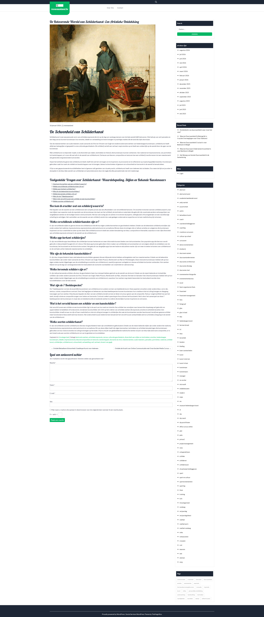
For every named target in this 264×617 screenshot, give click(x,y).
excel (181, 283)
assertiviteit (184, 207)
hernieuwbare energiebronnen (185, 587)
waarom (182, 549)
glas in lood (183, 312)
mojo (181, 397)
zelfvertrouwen (206, 598)
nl (180, 410)
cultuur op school (185, 236)
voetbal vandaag (185, 528)
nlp (181, 414)
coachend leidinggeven (187, 224)
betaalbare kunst (185, 215)
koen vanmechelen (186, 350)
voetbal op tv (184, 524)
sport (181, 473)
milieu (184, 591)
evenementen (187, 583)
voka (181, 532)
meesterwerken (128, 340)
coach (181, 219)
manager (183, 376)
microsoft (183, 384)
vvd (181, 545)
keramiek (183, 338)
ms (181, 401)
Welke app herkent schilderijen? (64, 189)
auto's (182, 211)
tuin (181, 498)
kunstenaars (184, 372)
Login (181, 173)
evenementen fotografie (188, 274)
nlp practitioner (185, 422)
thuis (181, 490)
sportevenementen (186, 482)
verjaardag (183, 511)
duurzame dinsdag (186, 266)
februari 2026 (184, 75)
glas (181, 308)
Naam (52, 385)
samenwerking (181, 595)
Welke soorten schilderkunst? (63, 201)
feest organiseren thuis (187, 287)
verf (92, 342)
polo (181, 435)
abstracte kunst (185, 194)
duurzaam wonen (185, 253)
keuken (182, 342)
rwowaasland (68, 125)
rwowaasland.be (59, 9)
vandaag (182, 507)
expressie (196, 583)
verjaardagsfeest (185, 515)
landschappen (104, 340)
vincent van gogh (106, 342)
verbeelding (86, 342)
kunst (181, 355)
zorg (181, 562)
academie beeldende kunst (188, 198)
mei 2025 (183, 114)
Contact (120, 8)
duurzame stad (185, 270)
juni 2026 (183, 59)
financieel (183, 291)
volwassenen (184, 537)
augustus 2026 (185, 50)
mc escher (183, 380)
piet (181, 431)
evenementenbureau (187, 279)
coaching (183, 228)
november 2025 (185, 88)
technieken (200, 595)
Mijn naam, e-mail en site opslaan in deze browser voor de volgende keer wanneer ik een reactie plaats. (87, 410)
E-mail (52, 393)
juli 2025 (183, 105)
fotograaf (183, 304)
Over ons (110, 8)
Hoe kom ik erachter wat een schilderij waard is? (70, 184)
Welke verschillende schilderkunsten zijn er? (68, 186)
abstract (182, 190)
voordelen (190, 598)
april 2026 (183, 67)
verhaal (97, 342)
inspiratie (206, 587)
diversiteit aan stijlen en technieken (137, 337)
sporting (182, 486)
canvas (105, 337)
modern (182, 393)
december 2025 (185, 84)
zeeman (182, 558)
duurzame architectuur (187, 262)
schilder (182, 456)
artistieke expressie (95, 337)
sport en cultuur (185, 477)
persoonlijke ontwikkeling (196, 591)
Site (51, 401)
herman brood (184, 325)
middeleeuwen (184, 388)
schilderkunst (68, 342)
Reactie (53, 363)
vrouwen (182, 541)
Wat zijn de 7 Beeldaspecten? (63, 196)
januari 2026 (184, 80)
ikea (181, 334)
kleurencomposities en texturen (87, 340)
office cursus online (186, 427)
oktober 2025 (184, 92)
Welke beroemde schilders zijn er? (65, 194)
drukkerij (183, 249)
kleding (182, 346)
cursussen (183, 240)
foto (181, 300)
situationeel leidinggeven (188, 469)
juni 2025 (183, 109)
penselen (148, 340)
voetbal (182, 520)
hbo (181, 317)
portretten (156, 340)
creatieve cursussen (186, 232)
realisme (163, 340)
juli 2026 (183, 54)
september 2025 (185, 97)
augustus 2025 (185, 101)
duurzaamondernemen (187, 257)
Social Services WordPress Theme (138, 614)
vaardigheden (181, 598)
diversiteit (198, 579)
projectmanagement (186, 443)
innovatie (199, 587)
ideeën (61, 340)
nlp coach (183, 418)
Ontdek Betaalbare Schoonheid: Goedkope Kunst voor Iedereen (75, 348)
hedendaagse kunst (186, 321)
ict (180, 329)
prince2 (182, 439)
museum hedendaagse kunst (189, 405)
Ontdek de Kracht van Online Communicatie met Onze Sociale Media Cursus (142, 348)
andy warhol (184, 202)
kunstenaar (183, 367)
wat (181, 553)
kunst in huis (184, 363)
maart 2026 (184, 71)
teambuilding (191, 595)
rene (181, 448)
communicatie (181, 579)
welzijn (197, 598)
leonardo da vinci (116, 340)
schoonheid (77, 342)
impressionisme (70, 340)
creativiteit (190, 579)
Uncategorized (64, 337)
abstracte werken (82, 337)
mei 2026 (183, 63)
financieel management (187, 295)
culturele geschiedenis (116, 337)
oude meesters (139, 340)
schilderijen (58, 342)
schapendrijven (185, 452)
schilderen (183, 460)
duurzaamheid (208, 579)
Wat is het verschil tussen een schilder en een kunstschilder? (74, 199)
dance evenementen (186, 245)
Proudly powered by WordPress (113, 614)
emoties (153, 337)
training (182, 494)
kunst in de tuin (185, 359)
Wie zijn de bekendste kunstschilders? (66, 191)
